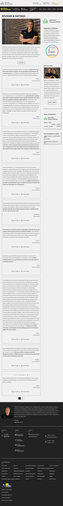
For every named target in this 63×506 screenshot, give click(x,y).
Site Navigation (5, 492)
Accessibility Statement (7, 495)
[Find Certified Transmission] (52, 141)
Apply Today (52, 102)
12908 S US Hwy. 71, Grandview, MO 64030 (52, 136)
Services (44, 9)
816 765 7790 (47, 138)
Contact (54, 9)
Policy (6, 500)
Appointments (41, 465)
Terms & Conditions (6, 497)
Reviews (49, 9)
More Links (60, 9)
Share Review (21, 62)
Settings (10, 500)
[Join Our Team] (46, 3)
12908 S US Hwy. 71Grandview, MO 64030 (52, 436)
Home (40, 9)
